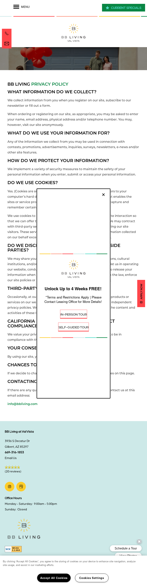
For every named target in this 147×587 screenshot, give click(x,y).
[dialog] (73, 293)
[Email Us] (6, 43)
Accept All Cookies (54, 578)
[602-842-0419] (6, 33)
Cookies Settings (91, 578)
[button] (73, 315)
